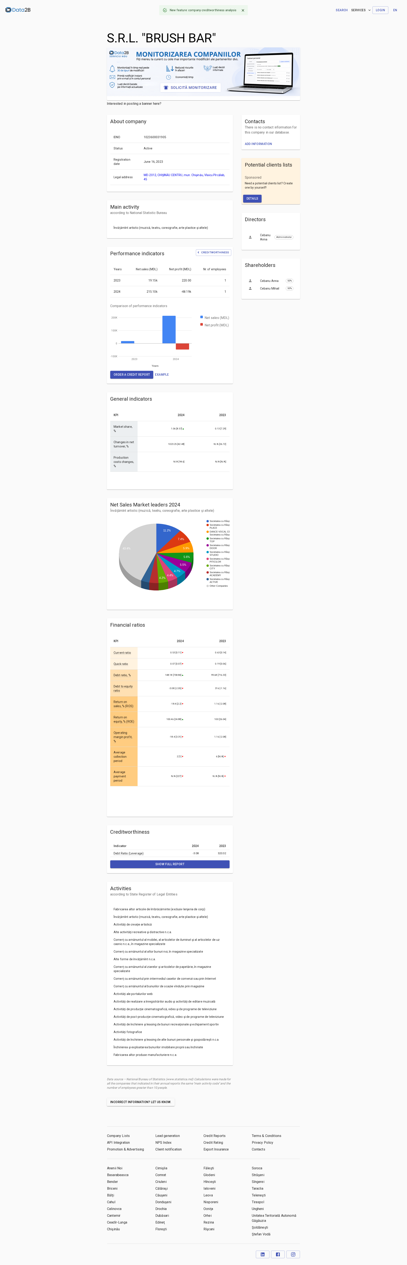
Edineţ (160, 1222)
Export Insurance (216, 1149)
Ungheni (258, 1209)
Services (358, 10)
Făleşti (209, 1168)
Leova (208, 1195)
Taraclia (257, 1188)
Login (380, 10)
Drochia (161, 1209)
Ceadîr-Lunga (117, 1222)
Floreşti (161, 1229)
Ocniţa (208, 1209)
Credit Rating (213, 1143)
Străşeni (258, 1175)
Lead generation (167, 1136)
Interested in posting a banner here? (134, 104)
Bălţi (110, 1195)
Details (252, 198)
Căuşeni (161, 1195)
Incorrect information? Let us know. (140, 1102)
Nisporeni (211, 1202)
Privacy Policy (262, 1143)
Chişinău (113, 1229)
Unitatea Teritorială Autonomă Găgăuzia (274, 1218)
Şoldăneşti (260, 1227)
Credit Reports (215, 1136)
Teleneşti (259, 1195)
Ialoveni (209, 1188)
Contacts (258, 1149)
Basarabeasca (117, 1175)
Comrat (160, 1175)
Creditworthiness (213, 252)
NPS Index (163, 1143)
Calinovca (114, 1209)
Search (342, 10)
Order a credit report (132, 374)
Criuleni (161, 1182)
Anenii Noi (115, 1168)
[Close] (243, 10)
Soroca (257, 1168)
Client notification (168, 1149)
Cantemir (113, 1216)
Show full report (169, 864)
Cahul (111, 1202)
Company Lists (118, 1136)
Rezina (209, 1222)
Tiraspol (258, 1202)
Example (162, 374)
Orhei (208, 1216)
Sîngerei (258, 1182)
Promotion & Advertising (125, 1149)
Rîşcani (209, 1229)
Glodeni (209, 1175)
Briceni (112, 1188)
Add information (258, 144)
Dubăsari (162, 1216)
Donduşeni (163, 1202)
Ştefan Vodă (261, 1234)
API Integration (118, 1143)
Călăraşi (161, 1188)
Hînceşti (210, 1182)
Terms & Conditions (267, 1136)
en (395, 10)
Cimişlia (161, 1168)
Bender (112, 1182)
